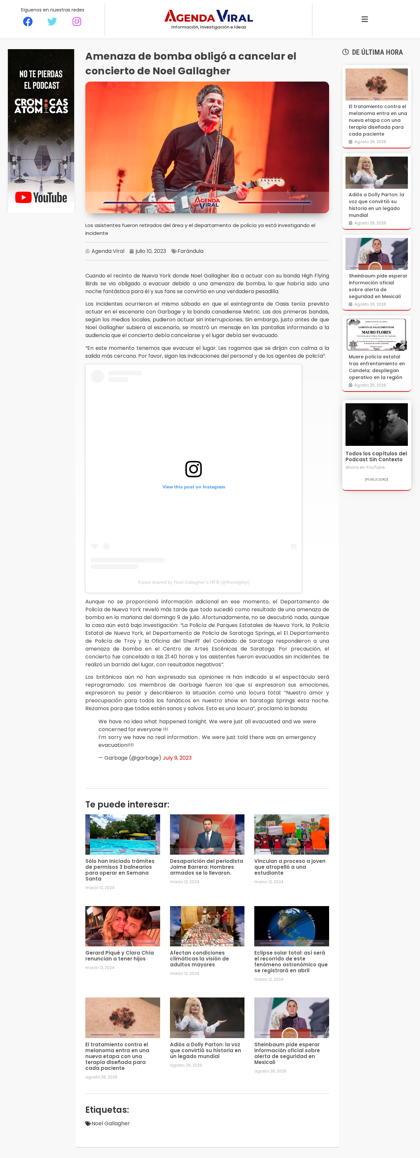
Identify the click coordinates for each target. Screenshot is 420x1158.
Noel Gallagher (111, 1123)
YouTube (375, 467)
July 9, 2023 (177, 758)
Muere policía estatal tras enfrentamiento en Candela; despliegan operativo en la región (377, 367)
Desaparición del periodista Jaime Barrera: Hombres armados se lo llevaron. (206, 867)
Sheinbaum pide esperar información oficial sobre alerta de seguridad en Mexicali (287, 1053)
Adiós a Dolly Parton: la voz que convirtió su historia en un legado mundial (205, 1050)
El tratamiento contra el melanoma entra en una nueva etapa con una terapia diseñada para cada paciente (117, 1056)
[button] (365, 19)
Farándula (190, 251)
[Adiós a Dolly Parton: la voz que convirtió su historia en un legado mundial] (377, 173)
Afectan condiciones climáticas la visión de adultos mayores (199, 958)
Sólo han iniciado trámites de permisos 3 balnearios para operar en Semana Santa (120, 870)
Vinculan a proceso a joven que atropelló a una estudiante (290, 867)
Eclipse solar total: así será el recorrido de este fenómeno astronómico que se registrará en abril (291, 961)
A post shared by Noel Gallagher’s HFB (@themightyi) (194, 582)
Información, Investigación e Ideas (208, 27)
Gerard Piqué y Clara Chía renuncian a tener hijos (119, 955)
